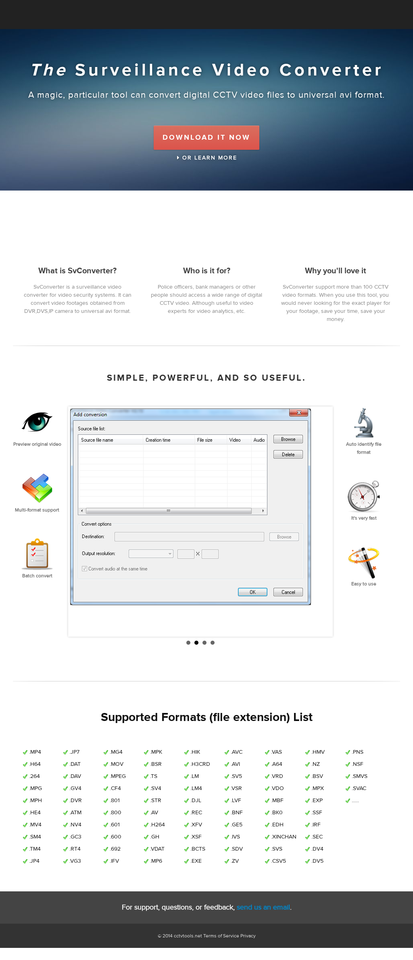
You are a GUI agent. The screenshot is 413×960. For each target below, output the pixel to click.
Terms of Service (221, 936)
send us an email (263, 907)
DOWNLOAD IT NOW (206, 137)
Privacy (248, 936)
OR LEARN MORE (208, 157)
